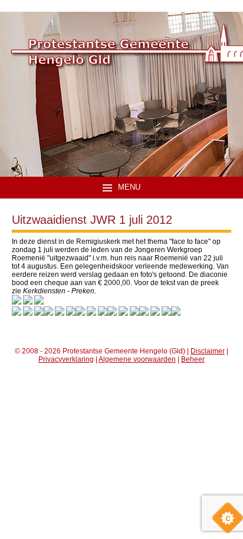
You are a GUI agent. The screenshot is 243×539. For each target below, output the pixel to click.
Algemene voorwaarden (137, 359)
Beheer (193, 359)
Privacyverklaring (66, 359)
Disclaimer (208, 351)
